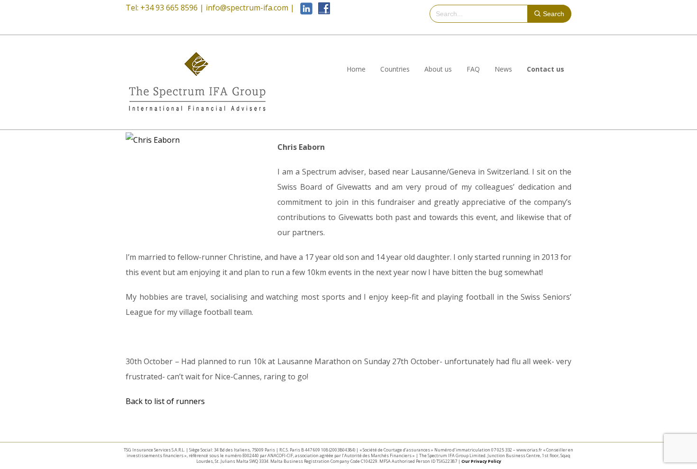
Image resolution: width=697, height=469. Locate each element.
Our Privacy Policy (481, 461)
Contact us (545, 69)
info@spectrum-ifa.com (247, 7)
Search (553, 14)
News (503, 69)
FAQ (473, 69)
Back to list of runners (165, 401)
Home (356, 69)
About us (438, 69)
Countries (395, 69)
